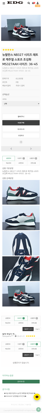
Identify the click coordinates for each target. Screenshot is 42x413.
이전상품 (11, 148)
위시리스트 (21, 129)
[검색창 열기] (29, 3)
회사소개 (14, 404)
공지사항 (6, 389)
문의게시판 (21, 381)
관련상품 (33, 163)
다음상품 (31, 148)
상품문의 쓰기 (28, 355)
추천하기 (21, 135)
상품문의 (33, 158)
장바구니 (21, 116)
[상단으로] (38, 409)
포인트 (4, 82)
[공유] (21, 142)
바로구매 (21, 123)
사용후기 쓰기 (28, 329)
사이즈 (4, 99)
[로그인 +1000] (38, 3)
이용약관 (28, 404)
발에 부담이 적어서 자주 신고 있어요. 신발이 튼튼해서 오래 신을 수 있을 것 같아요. (21, 334)
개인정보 (21, 404)
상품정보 (8, 158)
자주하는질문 (8, 376)
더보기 (37, 329)
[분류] (3, 3)
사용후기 (20, 158)
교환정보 (21, 163)
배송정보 (8, 163)
